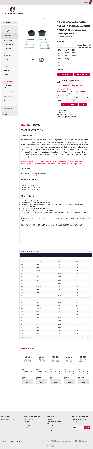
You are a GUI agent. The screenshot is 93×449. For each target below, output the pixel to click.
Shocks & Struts (7, 108)
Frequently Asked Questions (54, 421)
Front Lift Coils (7, 59)
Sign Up (85, 2)
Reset (83, 104)
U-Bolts (6, 74)
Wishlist (26, 421)
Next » (87, 337)
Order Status (27, 425)
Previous (22, 38)
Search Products (69, 104)
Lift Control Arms (8, 44)
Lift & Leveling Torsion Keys (7, 54)
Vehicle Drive (86, 98)
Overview (25, 125)
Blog (48, 428)
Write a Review (84, 47)
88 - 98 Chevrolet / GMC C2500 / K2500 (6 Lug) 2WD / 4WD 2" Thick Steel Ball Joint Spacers (50, 18)
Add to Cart (27, 381)
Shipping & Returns (29, 428)
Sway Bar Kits (7, 104)
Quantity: (60, 69)
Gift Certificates (28, 419)
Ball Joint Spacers (22, 18)
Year (58, 98)
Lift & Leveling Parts (11, 18)
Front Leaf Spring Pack (8, 92)
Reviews (36, 125)
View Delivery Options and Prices (72, 85)
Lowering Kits (6, 22)
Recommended (27, 348)
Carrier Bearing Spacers (8, 86)
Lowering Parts (6, 31)
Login (78, 2)
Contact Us (50, 425)
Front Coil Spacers (8, 63)
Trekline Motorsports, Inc (64, 36)
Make (67, 98)
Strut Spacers (7, 100)
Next (53, 38)
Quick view (27, 359)
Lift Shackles (7, 78)
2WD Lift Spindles (8, 40)
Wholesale (50, 423)
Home (2, 18)
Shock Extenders (8, 96)
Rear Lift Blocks (8, 70)
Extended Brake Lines (8, 49)
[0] (89, 2)
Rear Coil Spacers (8, 66)
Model (76, 98)
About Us (49, 419)
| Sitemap (21, 441)
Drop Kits (5, 26)
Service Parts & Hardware (6, 113)
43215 (69, 83)
